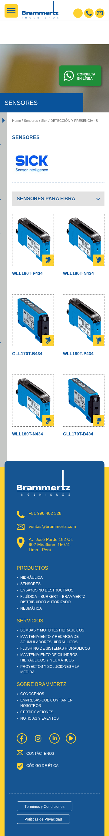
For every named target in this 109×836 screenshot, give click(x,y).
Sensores (31, 120)
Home (16, 120)
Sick (44, 120)
